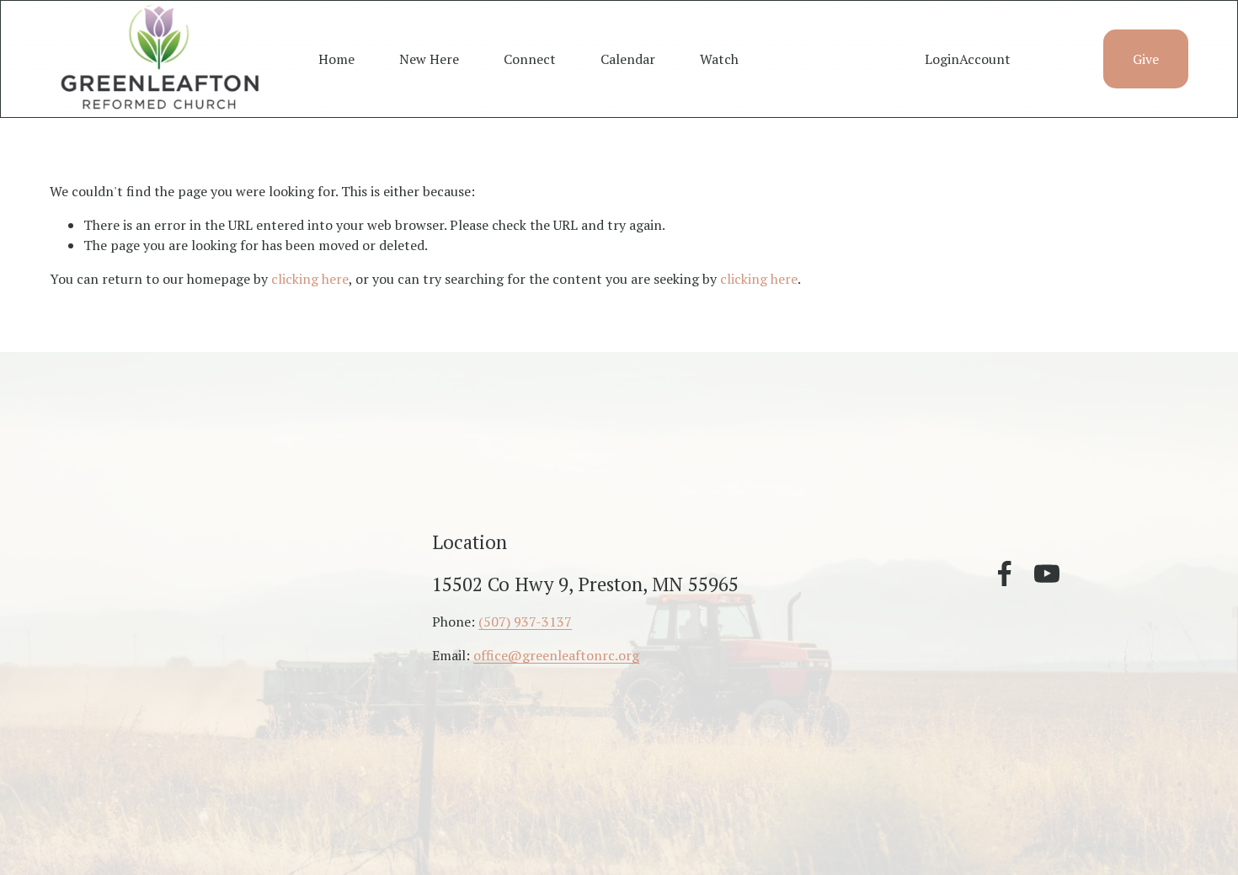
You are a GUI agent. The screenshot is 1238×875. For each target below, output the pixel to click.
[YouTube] (1046, 573)
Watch (719, 59)
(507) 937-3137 (525, 621)
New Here (429, 59)
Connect (530, 59)
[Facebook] (1004, 573)
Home (336, 59)
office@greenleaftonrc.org (556, 655)
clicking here (310, 278)
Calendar (627, 59)
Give (1146, 59)
